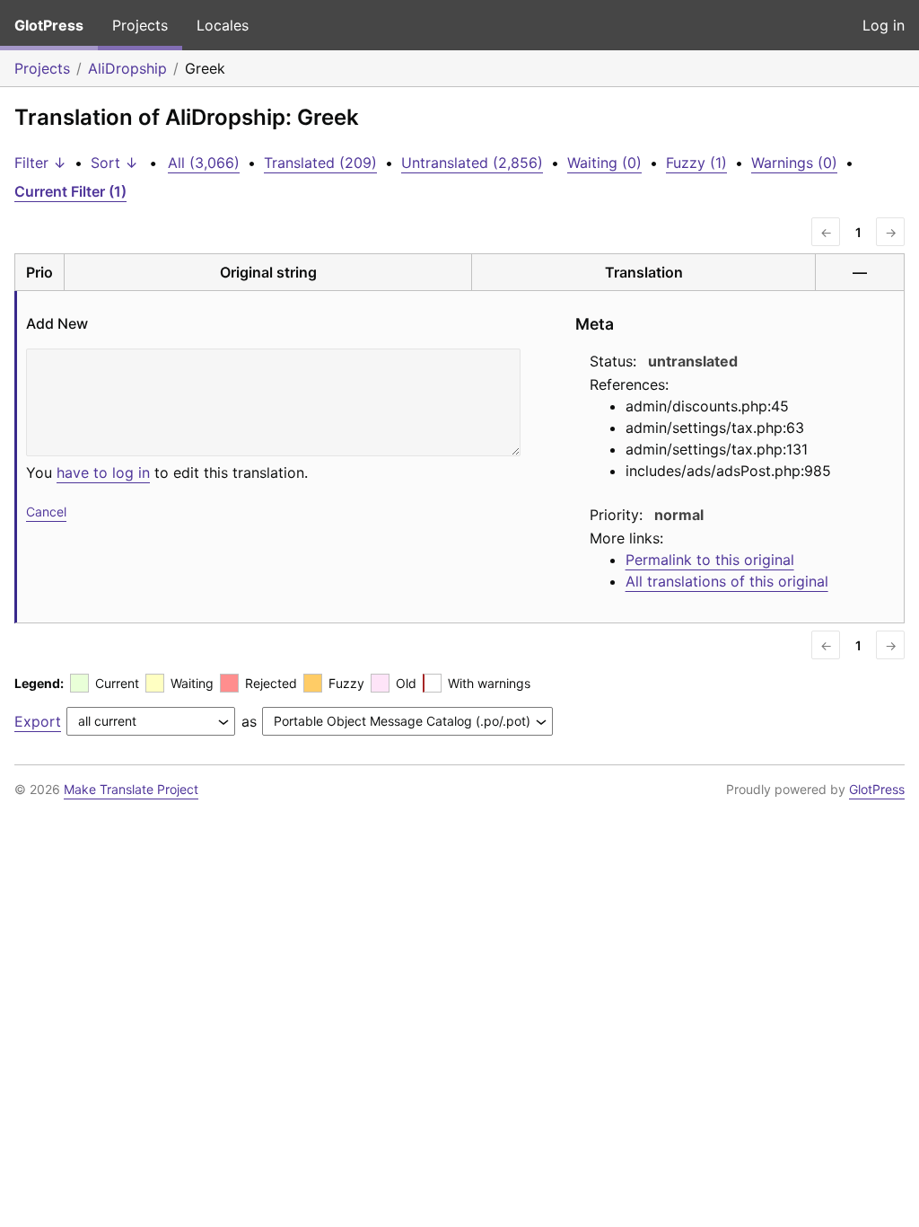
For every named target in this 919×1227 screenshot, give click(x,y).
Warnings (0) (794, 163)
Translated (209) (320, 163)
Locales (223, 25)
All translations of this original (727, 581)
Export (37, 721)
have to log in (103, 472)
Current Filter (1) (70, 191)
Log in (883, 25)
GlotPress (48, 25)
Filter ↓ (40, 163)
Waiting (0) (604, 163)
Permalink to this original (710, 560)
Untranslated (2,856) (472, 163)
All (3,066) (204, 163)
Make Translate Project (131, 789)
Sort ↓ (114, 163)
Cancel (46, 511)
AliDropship (127, 68)
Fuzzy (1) (696, 163)
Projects (140, 25)
